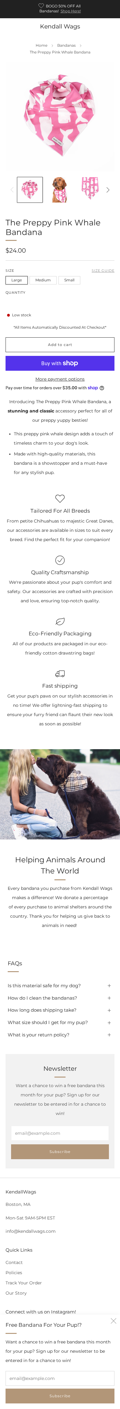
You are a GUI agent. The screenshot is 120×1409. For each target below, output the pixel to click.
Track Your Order (24, 1282)
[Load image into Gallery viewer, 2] (60, 190)
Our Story (16, 1293)
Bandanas (66, 45)
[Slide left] (13, 189)
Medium (43, 280)
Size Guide (103, 271)
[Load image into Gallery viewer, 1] (30, 190)
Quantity (16, 293)
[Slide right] (107, 189)
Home (41, 45)
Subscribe (60, 1396)
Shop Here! (71, 11)
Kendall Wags (60, 26)
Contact (14, 1262)
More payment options (60, 379)
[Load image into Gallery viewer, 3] (90, 190)
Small (69, 280)
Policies (14, 1272)
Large (16, 280)
